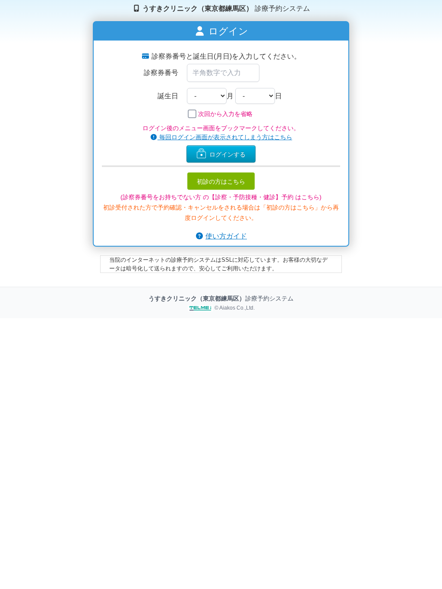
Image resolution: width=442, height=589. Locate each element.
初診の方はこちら (221, 181)
